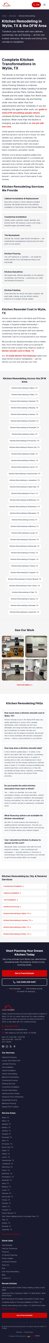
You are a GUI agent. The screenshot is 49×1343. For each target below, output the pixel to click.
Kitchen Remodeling (9, 1074)
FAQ (3, 1268)
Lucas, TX (5, 1190)
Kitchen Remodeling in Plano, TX (24, 394)
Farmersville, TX (8, 1160)
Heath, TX (5, 1150)
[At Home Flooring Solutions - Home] (6, 4)
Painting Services (8, 1084)
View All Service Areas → (11, 1234)
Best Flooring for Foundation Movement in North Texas (23, 1299)
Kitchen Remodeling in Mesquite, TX (24, 513)
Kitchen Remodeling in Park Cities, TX (24, 586)
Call (37, 5)
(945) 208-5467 (11, 1026)
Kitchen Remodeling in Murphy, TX (24, 408)
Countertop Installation (10, 1087)
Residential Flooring (9, 1100)
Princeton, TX (7, 1144)
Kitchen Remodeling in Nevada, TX (24, 605)
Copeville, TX (7, 1230)
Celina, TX (6, 1206)
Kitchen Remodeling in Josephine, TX (25, 480)
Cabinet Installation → (12, 893)
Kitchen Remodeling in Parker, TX (24, 460)
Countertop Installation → (13, 886)
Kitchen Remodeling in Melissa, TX (24, 526)
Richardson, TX (7, 1177)
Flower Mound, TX (9, 1213)
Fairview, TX (6, 1193)
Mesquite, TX (7, 1180)
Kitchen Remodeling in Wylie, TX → (17, 913)
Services (12, 16)
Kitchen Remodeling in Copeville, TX (24, 612)
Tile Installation (7, 1067)
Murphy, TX (6, 1127)
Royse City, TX (7, 1147)
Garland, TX (6, 1124)
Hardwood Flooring (9, 1057)
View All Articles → (9, 1309)
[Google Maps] (14, 1046)
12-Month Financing (9, 1255)
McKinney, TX (7, 1173)
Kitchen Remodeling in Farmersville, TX (24, 474)
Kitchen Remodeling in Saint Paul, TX (24, 487)
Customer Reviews (9, 1262)
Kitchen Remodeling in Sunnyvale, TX (24, 546)
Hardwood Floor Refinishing (12, 1097)
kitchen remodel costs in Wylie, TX (18, 351)
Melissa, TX (6, 1187)
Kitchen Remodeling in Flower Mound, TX (24, 579)
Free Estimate (7, 1245)
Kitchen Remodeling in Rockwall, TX (24, 427)
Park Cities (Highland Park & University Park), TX (20, 1216)
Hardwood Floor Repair (11, 1093)
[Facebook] (3, 1046)
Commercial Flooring (10, 1080)
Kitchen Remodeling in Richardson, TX (24, 507)
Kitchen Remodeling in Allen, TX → (17, 927)
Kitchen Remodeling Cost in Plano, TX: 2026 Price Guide (23, 1305)
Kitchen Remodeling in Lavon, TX (24, 467)
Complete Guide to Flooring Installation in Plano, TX (21, 1302)
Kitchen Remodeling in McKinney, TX (24, 500)
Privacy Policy (28, 1332)
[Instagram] (7, 1046)
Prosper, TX (6, 1203)
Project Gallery (7, 1258)
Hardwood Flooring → (12, 907)
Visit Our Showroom (9, 1248)
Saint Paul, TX (7, 1167)
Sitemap (19, 1332)
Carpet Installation (9, 1070)
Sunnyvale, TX (7, 1197)
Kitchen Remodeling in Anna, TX (24, 520)
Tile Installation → (10, 900)
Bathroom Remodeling (10, 1077)
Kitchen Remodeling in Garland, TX (24, 401)
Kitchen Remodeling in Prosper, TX (24, 559)
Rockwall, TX (7, 1137)
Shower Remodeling (9, 1090)
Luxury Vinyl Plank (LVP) (11, 1061)
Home (4, 16)
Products (5, 1252)
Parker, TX (6, 1154)
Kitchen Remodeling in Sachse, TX (24, 414)
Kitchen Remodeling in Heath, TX (24, 454)
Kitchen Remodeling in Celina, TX (24, 566)
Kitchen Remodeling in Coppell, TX (24, 572)
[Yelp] (11, 1046)
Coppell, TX (6, 1210)
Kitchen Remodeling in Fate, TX (24, 592)
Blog (3, 1275)
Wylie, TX (5, 1117)
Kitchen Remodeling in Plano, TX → (17, 934)
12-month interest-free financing (21, 356)
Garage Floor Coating (10, 1107)
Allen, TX (5, 1141)
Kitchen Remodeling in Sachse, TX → (18, 920)
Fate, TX (5, 1220)
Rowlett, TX (6, 1134)
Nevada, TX (6, 1226)
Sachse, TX (6, 1131)
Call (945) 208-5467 (26, 982)
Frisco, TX (6, 1170)
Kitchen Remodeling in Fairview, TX (24, 539)
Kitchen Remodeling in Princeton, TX (24, 441)
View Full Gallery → (24, 685)
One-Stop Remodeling (10, 1272)
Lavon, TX (6, 1157)
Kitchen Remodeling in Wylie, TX (24, 388)
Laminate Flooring (9, 1064)
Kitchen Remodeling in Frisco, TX (24, 493)
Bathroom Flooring (9, 1103)
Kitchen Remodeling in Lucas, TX (25, 533)
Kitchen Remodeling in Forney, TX (24, 553)
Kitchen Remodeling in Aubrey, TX (24, 599)
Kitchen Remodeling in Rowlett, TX (24, 421)
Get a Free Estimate (24, 973)
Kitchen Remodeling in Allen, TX (24, 434)
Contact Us (6, 1278)
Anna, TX (5, 1183)
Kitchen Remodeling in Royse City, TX (24, 447)
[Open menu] (44, 4)
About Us (5, 1265)
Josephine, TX (7, 1164)
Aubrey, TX (6, 1223)
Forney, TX (6, 1200)
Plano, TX (5, 1121)
